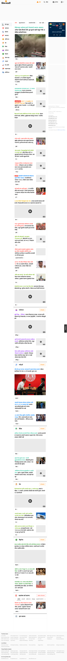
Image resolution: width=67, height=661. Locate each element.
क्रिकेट (17, 184)
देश (16, 84)
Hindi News (31, 640)
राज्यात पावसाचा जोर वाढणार (33, 652)
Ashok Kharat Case (41, 637)
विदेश (16, 59)
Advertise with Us (51, 106)
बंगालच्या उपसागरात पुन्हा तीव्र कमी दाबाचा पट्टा (5, 652)
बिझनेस (16, 565)
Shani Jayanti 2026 (23, 637)
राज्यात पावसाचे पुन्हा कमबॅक (5, 654)
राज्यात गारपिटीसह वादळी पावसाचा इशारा (33, 654)
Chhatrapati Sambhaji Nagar (14, 644)
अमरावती (23, 599)
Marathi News (22, 638)
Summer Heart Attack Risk (14, 638)
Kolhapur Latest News (60, 644)
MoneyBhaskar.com (52, 123)
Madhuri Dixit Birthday (24, 640)
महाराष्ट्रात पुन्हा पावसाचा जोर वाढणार (51, 652)
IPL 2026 (39, 638)
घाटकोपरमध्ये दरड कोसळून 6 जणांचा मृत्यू (60, 652)
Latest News (12, 640)
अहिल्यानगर (28, 599)
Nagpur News (40, 644)
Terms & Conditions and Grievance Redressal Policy (56, 108)
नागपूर (17, 171)
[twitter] (41, 59)
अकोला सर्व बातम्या (41, 595)
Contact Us (50, 111)
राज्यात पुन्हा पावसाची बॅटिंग (42, 652)
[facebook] (38, 59)
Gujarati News (40, 640)
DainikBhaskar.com (52, 116)
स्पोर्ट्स (16, 398)
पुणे (16, 197)
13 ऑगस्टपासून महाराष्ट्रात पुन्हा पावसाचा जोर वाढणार (14, 654)
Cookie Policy (58, 111)
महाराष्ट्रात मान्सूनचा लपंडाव (24, 652)
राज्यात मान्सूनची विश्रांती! (41, 650)
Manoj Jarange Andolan (5, 637)
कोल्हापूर (33, 599)
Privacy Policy (51, 112)
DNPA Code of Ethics (61, 129)
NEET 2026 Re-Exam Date (5, 638)
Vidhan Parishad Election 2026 (33, 635)
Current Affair (58, 637)
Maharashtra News (4, 644)
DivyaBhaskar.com (52, 118)
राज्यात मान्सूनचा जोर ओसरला (33, 650)
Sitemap (57, 106)
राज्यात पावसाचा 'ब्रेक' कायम (51, 650)
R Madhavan (49, 638)
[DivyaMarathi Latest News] (6, 3)
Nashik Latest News (51, 644)
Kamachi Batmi (50, 637)
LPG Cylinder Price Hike (14, 635)
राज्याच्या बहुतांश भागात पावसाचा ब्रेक (60, 650)
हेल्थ (16, 219)
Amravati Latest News (5, 646)
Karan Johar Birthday (5, 640)
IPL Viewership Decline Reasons (24, 635)
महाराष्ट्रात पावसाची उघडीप (5, 650)
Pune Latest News (32, 644)
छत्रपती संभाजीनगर (19, 258)
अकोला (18, 599)
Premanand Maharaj (60, 638)
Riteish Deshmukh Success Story (33, 637)
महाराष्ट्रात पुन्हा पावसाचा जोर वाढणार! (14, 650)
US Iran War (3, 635)
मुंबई (16, 71)
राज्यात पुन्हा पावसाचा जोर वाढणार (24, 650)
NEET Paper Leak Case (51, 635)
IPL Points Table (32, 638)
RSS (54, 111)
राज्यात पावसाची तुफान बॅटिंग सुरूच (51, 654)
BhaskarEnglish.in (52, 120)
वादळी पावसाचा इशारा (23, 654)
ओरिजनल (17, 110)
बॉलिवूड (16, 335)
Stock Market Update (42, 635)
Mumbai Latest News (23, 644)
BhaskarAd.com (52, 125)
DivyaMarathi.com (52, 121)
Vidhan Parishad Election (60, 635)
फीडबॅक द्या (65, 328)
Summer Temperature (14, 637)
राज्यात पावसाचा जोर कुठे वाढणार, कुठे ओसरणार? (14, 652)
